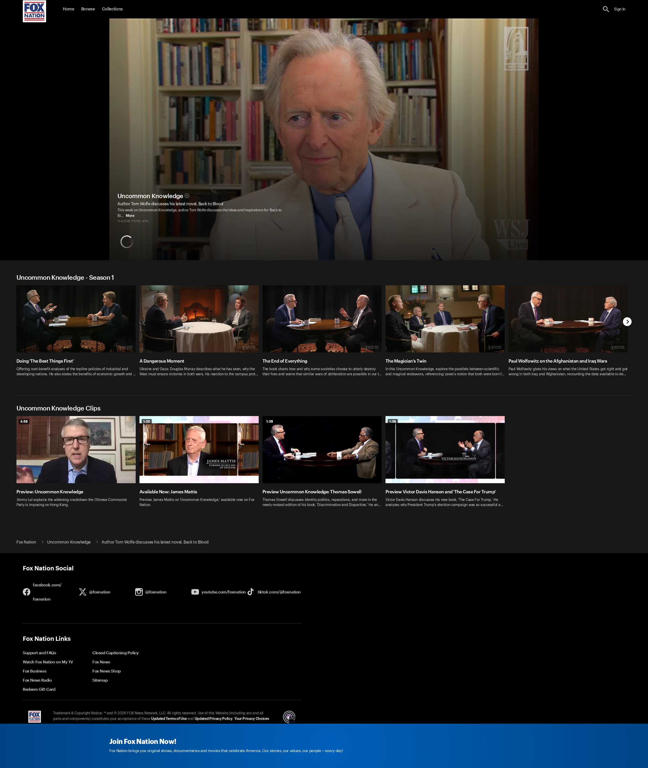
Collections (112, 9)
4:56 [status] (24, 421)
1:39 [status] (269, 421)
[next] (627, 322)
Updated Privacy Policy (214, 719)
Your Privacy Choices (251, 719)
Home (68, 9)
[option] (77, 334)
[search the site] (606, 9)
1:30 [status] (146, 421)
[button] (606, 9)
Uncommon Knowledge (150, 196)
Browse (88, 9)
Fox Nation (26, 542)
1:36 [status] (392, 421)
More (130, 216)
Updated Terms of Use (169, 719)
